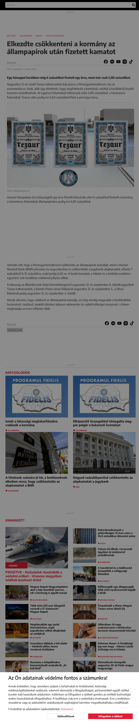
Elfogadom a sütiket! (110, 716)
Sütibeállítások (65, 716)
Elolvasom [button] (67, 709)
